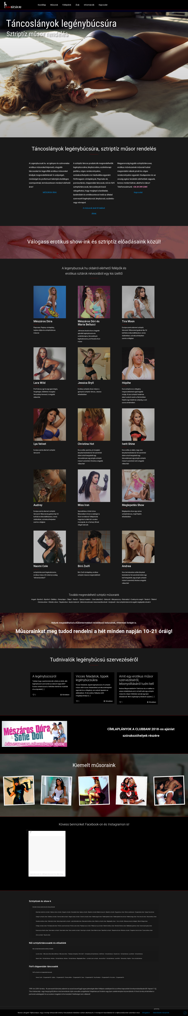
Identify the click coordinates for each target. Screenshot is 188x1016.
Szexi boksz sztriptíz (54, 930)
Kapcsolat (138, 192)
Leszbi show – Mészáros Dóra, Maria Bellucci (47, 954)
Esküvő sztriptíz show (85, 916)
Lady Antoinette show (76, 921)
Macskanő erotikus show (88, 921)
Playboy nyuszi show (85, 925)
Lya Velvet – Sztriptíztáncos (136, 954)
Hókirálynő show (52, 921)
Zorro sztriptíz (39, 935)
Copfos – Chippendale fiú (58, 977)
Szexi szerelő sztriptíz (74, 930)
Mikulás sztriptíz (125, 930)
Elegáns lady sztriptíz (74, 916)
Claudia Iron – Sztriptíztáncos (120, 954)
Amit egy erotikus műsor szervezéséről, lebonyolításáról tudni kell (136, 680)
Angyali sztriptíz (66, 912)
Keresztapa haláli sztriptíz (63, 921)
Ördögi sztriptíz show (41, 925)
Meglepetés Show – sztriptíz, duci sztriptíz (87, 958)
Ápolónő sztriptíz (110, 912)
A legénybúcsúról (44, 676)
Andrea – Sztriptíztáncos (70, 958)
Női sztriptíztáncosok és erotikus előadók (43, 948)
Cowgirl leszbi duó (149, 912)
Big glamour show (119, 912)
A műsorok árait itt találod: (94, 208)
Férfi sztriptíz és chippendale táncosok (42, 972)
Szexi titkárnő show (96, 930)
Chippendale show (139, 912)
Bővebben (65, 695)
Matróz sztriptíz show (100, 921)
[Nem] (185, 1013)
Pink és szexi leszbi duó (64, 925)
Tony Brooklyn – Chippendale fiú (102, 977)
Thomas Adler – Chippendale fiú (73, 977)
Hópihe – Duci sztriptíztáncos (134, 958)
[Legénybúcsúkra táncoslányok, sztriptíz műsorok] (12, 5)
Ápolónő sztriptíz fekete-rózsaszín (96, 912)
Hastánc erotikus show (41, 921)
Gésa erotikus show (151, 916)
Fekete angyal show (97, 916)
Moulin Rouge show (143, 921)
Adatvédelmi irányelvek (161, 1012)
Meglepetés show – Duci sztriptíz (115, 921)
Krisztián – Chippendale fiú (117, 977)
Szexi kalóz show (64, 930)
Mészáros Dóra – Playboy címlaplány (68, 954)
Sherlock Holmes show (120, 925)
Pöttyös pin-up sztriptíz (97, 925)
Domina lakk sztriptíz (62, 916)
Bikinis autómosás (129, 912)
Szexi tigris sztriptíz (86, 930)
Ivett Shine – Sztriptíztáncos (106, 954)
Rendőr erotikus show (108, 925)
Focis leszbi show (141, 916)
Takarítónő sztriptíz (106, 930)
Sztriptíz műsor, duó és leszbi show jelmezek (44, 907)
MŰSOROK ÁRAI (50, 192)
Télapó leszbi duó (116, 930)
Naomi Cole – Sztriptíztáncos (43, 958)
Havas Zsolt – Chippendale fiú (43, 977)
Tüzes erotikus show (147, 930)
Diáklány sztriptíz (52, 916)
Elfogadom (146, 1012)
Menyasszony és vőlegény (130, 921)
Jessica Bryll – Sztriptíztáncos (106, 958)
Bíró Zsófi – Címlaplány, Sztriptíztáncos (89, 954)
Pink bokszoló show (52, 925)
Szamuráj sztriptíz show (42, 930)
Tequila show (47, 935)
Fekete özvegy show (131, 916)
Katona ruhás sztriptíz (56, 912)
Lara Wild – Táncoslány (121, 958)
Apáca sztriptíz (83, 912)
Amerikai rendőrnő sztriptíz (43, 912)
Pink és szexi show (75, 925)
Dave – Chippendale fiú (87, 977)
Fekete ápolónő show (107, 916)
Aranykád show (75, 912)
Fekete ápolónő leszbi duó (119, 916)
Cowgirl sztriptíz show (41, 916)
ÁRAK (94, 213)
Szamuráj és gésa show (146, 925)
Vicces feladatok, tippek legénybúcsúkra (92, 678)
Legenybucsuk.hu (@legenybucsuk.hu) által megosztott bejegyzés (52, 874)
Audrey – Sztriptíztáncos (57, 958)
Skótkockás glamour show (133, 925)
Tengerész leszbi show (136, 930)
